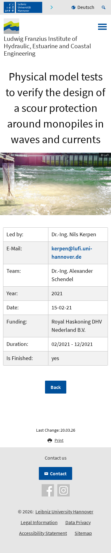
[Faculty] (51, 7)
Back (56, 387)
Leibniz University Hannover (64, 511)
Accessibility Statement (43, 533)
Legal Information (39, 522)
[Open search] (104, 7)
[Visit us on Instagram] (63, 490)
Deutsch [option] (85, 7)
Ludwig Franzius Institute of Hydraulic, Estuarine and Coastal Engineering (47, 46)
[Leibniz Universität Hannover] (23, 7)
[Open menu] (102, 28)
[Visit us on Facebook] (47, 490)
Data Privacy (78, 522)
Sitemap (83, 533)
